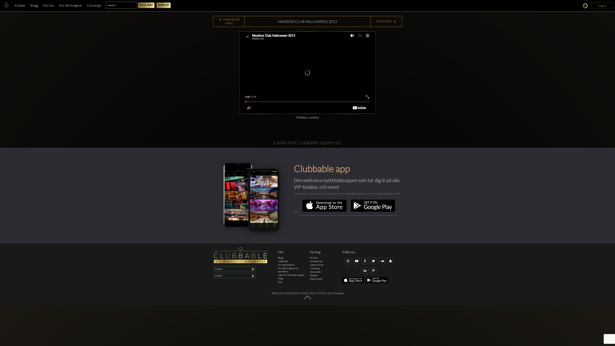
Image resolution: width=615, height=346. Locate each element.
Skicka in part (316, 278)
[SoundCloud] (382, 261)
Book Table (146, 5)
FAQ (280, 282)
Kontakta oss (316, 261)
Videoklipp (283, 261)
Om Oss (48, 5)
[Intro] (307, 298)
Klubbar (19, 5)
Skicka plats (315, 271)
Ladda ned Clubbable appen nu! (307, 142)
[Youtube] (356, 261)
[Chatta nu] (586, 6)
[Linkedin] (365, 270)
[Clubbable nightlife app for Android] (373, 211)
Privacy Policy (309, 293)
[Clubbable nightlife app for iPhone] (324, 211)
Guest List (163, 5)
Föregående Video (231, 21)
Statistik (314, 275)
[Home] (6, 5)
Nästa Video (384, 21)
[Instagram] (348, 261)
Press (280, 278)
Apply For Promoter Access (291, 275)
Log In (602, 6)
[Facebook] (365, 261)
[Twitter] (373, 261)
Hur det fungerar (70, 5)
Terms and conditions (285, 293)
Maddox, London (307, 117)
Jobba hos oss (317, 264)
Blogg (34, 5)
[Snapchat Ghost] (390, 261)
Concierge (94, 5)
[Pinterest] (373, 270)
